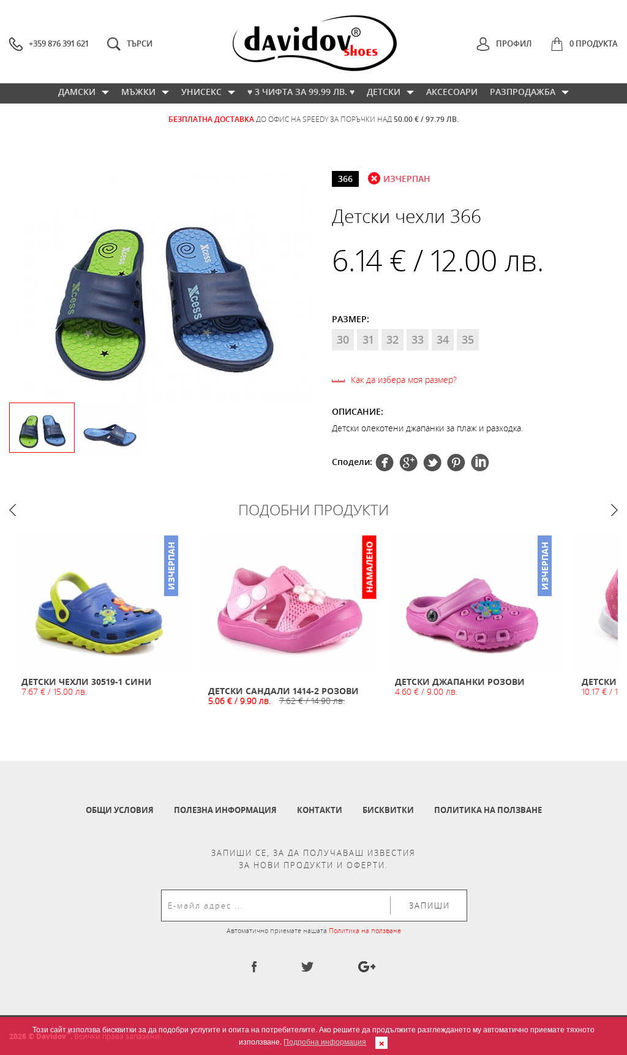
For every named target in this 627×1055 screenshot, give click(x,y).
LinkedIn (480, 462)
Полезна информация (225, 809)
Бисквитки (388, 809)
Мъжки (138, 91)
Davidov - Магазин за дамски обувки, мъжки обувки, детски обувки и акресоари (315, 43)
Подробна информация (324, 1041)
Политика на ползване (488, 809)
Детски (383, 91)
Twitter (408, 462)
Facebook (384, 462)
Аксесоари (452, 91)
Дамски (77, 91)
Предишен (12, 510)
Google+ (456, 462)
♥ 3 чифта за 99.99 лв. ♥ (301, 91)
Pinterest (432, 462)
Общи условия (120, 809)
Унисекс (201, 91)
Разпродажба (522, 91)
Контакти (319, 809)
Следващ (614, 510)
